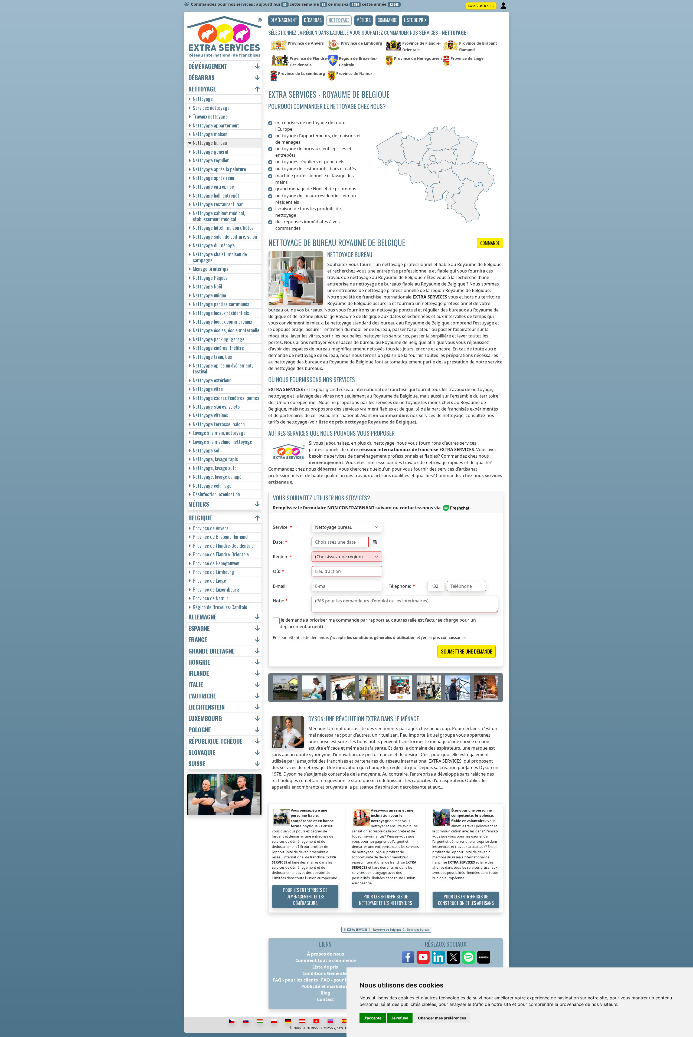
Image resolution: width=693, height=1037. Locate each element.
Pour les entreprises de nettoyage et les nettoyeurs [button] (385, 899)
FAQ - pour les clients (295, 980)
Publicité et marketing (325, 986)
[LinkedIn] (438, 957)
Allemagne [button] (202, 617)
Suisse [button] (196, 763)
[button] (283, 20)
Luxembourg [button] (205, 718)
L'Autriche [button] (202, 696)
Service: (281, 527)
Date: (278, 542)
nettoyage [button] (202, 89)
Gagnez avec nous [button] (481, 6)
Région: (280, 557)
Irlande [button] (198, 673)
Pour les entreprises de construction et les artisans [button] (466, 899)
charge (450, 620)
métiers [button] (198, 504)
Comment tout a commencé (325, 960)
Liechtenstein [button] (206, 707)
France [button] (197, 639)
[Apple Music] (483, 957)
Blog (325, 993)
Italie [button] (195, 684)
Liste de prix (325, 967)
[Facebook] (407, 957)
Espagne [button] (199, 628)
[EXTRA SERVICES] (224, 33)
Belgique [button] (200, 518)
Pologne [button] (199, 730)
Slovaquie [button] (201, 752)
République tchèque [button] (215, 741)
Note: (278, 601)
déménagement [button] (207, 66)
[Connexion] (504, 6)
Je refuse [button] (399, 1018)
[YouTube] (423, 957)
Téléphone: (400, 586)
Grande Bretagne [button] (211, 651)
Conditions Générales (325, 973)
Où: (276, 571)
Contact (325, 999)
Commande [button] (489, 243)
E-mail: (279, 586)
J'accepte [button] (372, 1018)
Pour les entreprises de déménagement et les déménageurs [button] (305, 896)
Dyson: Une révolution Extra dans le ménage (363, 718)
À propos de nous (325, 954)
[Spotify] (468, 957)
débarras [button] (201, 77)
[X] (453, 957)
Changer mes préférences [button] (442, 1018)
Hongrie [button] (199, 662)
